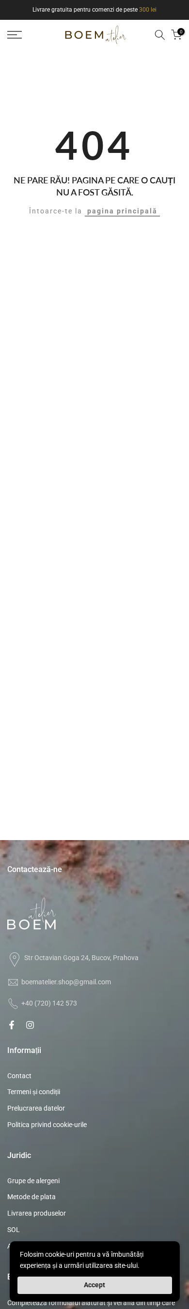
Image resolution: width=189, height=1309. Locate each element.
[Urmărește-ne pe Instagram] (30, 1025)
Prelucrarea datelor (36, 1108)
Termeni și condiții (33, 1092)
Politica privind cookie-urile (47, 1124)
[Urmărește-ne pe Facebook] (11, 1025)
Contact (19, 1076)
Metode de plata (31, 1197)
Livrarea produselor (36, 1213)
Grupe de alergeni (33, 1181)
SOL (13, 1230)
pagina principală (122, 211)
